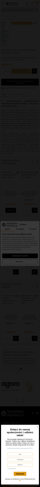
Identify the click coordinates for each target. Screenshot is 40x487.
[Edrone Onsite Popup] (20, 243)
